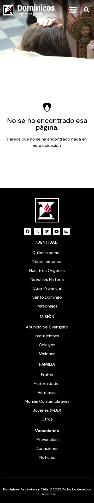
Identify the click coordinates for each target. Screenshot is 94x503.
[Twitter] (47, 231)
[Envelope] (66, 231)
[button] (73, 10)
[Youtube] (56, 231)
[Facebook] (27, 231)
